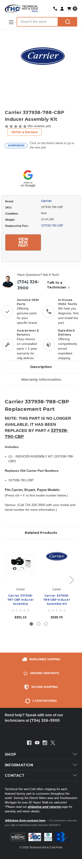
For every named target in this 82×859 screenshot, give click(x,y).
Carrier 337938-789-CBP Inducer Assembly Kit (56, 599)
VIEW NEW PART (23, 242)
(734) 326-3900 (28, 284)
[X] (53, 742)
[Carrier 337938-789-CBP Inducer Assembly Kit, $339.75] (57, 564)
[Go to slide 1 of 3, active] (31, 624)
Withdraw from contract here (25, 820)
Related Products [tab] (41, 532)
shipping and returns (44, 806)
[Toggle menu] (11, 22)
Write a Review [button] (24, 132)
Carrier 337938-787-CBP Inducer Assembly (20, 599)
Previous (5, 579)
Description (41, 367)
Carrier (46, 201)
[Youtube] (37, 742)
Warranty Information (41, 379)
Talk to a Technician (57, 285)
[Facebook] (29, 742)
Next (71, 579)
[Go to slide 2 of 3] (38, 624)
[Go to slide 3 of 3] (46, 624)
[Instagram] (45, 742)
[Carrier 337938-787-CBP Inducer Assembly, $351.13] (20, 564)
